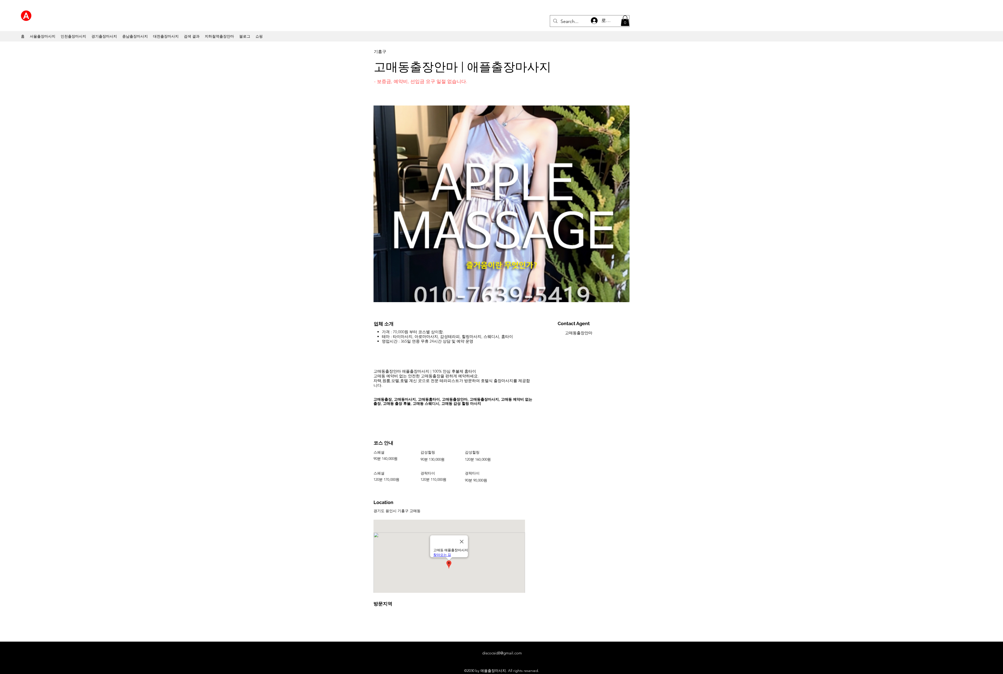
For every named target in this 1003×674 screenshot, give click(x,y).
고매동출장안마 (578, 332)
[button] (625, 20)
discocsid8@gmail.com (502, 652)
